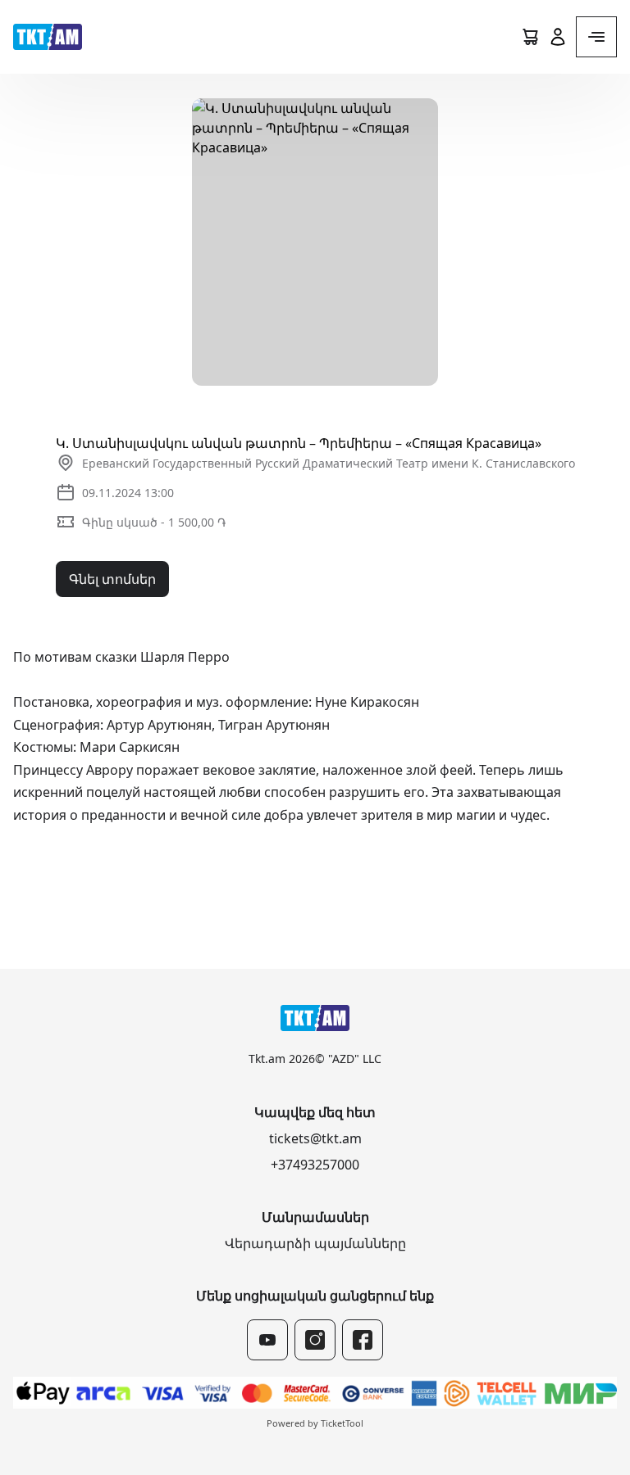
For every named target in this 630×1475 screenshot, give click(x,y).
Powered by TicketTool (315, 1423)
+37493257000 (315, 1164)
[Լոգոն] (47, 37)
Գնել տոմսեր (112, 579)
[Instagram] (315, 1339)
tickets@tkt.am (315, 1138)
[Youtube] (267, 1339)
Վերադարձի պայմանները (315, 1243)
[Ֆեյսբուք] (362, 1339)
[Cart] (530, 37)
